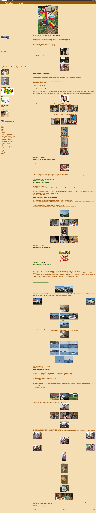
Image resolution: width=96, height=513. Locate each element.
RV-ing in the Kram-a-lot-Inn (15, 3)
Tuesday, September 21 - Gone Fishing (41, 282)
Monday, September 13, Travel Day (6, 143)
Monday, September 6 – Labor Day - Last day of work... (8, 147)
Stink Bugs (46, 191)
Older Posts (93, 509)
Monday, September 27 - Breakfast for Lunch (42, 73)
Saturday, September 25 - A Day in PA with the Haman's (44, 159)
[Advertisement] (6, 44)
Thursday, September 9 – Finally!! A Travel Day (7, 146)
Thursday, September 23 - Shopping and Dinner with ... (8, 137)
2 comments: (42, 367)
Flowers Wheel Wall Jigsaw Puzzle (9, 121)
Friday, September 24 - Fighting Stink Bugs (41, 182)
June (2, 149)
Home (64, 509)
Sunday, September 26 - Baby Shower (40, 88)
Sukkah (63, 205)
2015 (2, 127)
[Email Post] (44, 71)
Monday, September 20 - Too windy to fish (41, 369)
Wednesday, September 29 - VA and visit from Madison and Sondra (46, 35)
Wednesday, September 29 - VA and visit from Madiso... (8, 134)
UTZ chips (40, 379)
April (2, 150)
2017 (2, 126)
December (3, 131)
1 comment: (42, 245)
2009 (2, 153)
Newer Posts (34, 509)
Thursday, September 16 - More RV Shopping (7, 141)
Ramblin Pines (60, 293)
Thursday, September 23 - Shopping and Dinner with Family (45, 197)
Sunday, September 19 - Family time (40, 387)
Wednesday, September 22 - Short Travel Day (42, 264)
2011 (2, 130)
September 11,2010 (4, 145)
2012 (2, 129)
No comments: (42, 71)
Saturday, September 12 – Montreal (6, 144)
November (3, 132)
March (3, 151)
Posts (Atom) (38, 511)
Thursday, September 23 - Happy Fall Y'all (41, 247)
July (2, 148)
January (3, 152)
